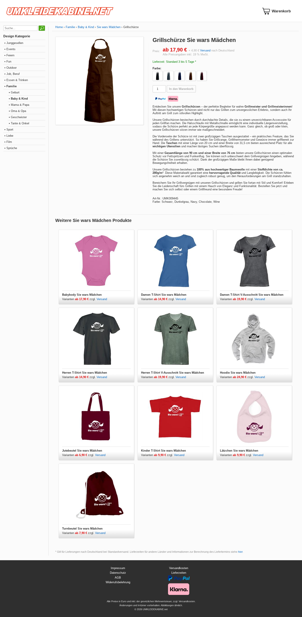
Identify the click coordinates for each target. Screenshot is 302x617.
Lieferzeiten (178, 572)
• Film (8, 142)
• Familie (10, 86)
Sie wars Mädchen (108, 27)
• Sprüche (10, 148)
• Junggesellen (13, 43)
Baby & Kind (86, 27)
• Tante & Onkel (19, 123)
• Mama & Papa (19, 104)
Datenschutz (118, 572)
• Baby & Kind (18, 98)
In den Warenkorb (181, 89)
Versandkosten (178, 568)
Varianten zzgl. (79, 299)
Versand (205, 50)
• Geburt (14, 92)
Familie (70, 27)
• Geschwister (18, 117)
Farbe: (157, 68)
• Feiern (9, 55)
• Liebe (8, 135)
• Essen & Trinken (16, 80)
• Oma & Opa (17, 111)
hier (240, 551)
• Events (9, 49)
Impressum (118, 568)
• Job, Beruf (12, 74)
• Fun (7, 61)
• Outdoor (10, 67)
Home (59, 27)
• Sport (8, 129)
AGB (118, 577)
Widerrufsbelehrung (118, 582)
